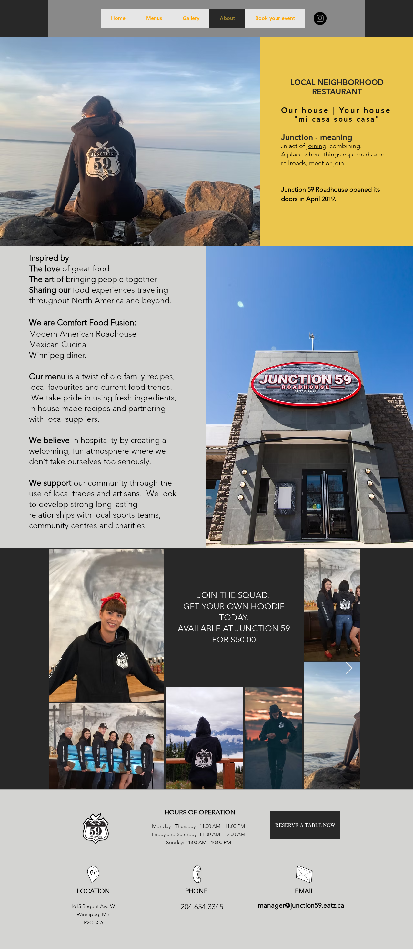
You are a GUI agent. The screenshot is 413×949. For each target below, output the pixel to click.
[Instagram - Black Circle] (320, 18)
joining (316, 146)
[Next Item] (349, 668)
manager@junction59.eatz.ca (301, 905)
